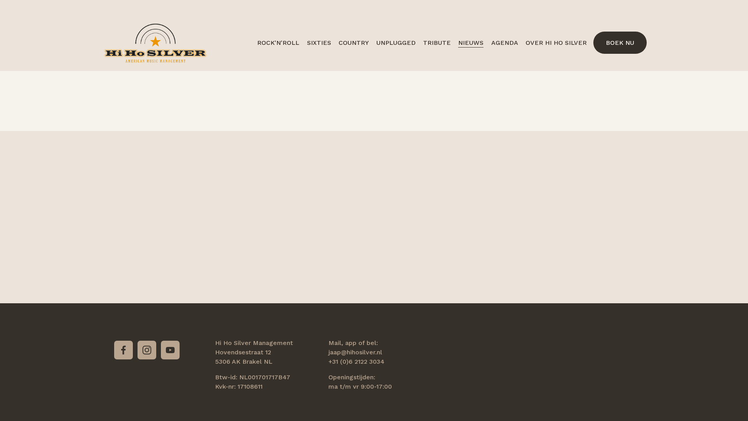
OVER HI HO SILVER (556, 42)
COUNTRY (354, 42)
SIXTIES (319, 42)
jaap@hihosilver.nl (355, 352)
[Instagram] (147, 350)
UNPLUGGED (396, 42)
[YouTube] (170, 350)
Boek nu (620, 42)
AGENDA (504, 42)
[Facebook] (123, 350)
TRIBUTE (437, 42)
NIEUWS (470, 42)
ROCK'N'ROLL (278, 42)
